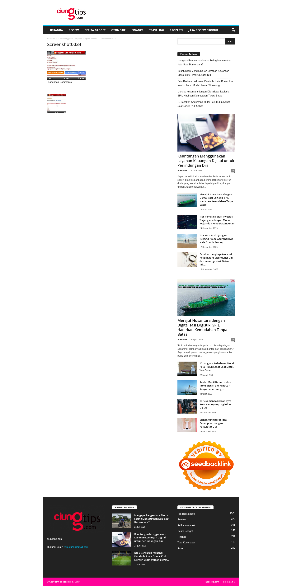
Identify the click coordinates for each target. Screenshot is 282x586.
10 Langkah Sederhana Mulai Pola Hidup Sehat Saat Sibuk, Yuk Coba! (203, 104)
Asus (180, 548)
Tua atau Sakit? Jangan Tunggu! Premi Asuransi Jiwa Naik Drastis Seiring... (216, 239)
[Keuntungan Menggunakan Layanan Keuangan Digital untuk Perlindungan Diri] (206, 133)
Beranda (56, 30)
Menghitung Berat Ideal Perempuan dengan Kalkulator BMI (214, 423)
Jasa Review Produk (203, 30)
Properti (176, 30)
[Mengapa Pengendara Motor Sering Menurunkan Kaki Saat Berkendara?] (121, 520)
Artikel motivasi (186, 525)
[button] (233, 30)
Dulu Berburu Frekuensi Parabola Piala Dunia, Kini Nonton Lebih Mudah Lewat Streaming (205, 83)
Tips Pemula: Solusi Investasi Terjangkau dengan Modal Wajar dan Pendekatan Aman (217, 220)
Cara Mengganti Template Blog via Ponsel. (78, 38)
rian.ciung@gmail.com (76, 547)
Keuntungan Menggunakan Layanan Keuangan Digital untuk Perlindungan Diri (203, 72)
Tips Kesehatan (186, 542)
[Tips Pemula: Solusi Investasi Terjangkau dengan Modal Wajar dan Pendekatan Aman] (187, 222)
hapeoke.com (212, 581)
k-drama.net (229, 581)
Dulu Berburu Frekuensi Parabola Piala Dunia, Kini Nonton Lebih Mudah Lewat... (152, 556)
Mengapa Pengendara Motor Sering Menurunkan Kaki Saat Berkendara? (204, 62)
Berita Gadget (95, 30)
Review (74, 30)
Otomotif (118, 30)
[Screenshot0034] (108, 65)
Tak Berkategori (186, 513)
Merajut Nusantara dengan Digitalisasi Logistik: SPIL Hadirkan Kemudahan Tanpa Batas (203, 93)
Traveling (156, 30)
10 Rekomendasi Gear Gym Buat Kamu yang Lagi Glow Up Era (215, 404)
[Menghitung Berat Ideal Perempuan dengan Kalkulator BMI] (187, 425)
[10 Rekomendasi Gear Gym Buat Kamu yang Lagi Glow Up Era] (187, 406)
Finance (137, 30)
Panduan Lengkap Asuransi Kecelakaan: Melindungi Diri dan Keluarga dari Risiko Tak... (216, 259)
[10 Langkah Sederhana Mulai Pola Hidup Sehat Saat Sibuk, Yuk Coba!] (187, 369)
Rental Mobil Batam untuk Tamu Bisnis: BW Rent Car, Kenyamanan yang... (215, 385)
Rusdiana (182, 170)
